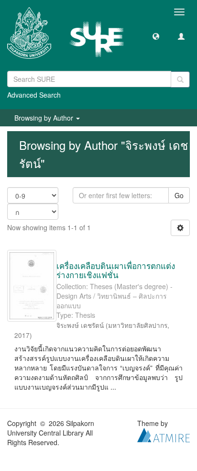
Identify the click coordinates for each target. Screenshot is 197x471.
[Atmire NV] (163, 434)
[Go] (180, 79)
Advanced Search (34, 95)
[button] (155, 36)
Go (179, 195)
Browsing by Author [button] (44, 118)
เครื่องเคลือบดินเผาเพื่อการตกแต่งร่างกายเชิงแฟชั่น (115, 269)
